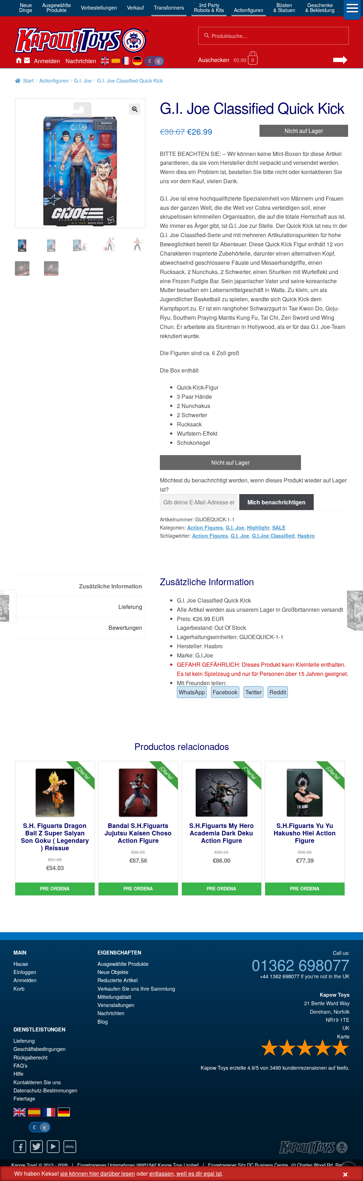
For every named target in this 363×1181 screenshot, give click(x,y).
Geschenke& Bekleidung (320, 7)
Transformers (169, 7)
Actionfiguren (248, 9)
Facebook (225, 692)
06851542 (146, 1165)
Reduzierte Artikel (117, 980)
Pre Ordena (54, 888)
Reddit (277, 692)
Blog (102, 1021)
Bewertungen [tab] (125, 627)
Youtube (53, 1146)
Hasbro (306, 535)
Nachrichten (81, 61)
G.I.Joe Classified (273, 535)
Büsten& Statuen (284, 7)
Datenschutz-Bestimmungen (45, 1090)
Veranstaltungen (115, 1004)
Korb (18, 988)
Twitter (253, 692)
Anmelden (47, 61)
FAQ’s (20, 1065)
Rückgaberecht (30, 1057)
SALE (278, 527)
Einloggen (24, 971)
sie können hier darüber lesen (97, 1173)
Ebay (69, 1146)
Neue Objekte (112, 971)
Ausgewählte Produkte (123, 963)
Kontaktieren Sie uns (27, 61)
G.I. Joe (83, 80)
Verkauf (135, 7)
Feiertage (24, 1098)
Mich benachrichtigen (276, 502)
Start (28, 80)
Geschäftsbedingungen (39, 1048)
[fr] (127, 61)
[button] (134, 109)
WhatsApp (192, 692)
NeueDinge (25, 7)
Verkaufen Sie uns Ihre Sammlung (136, 988)
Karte (343, 1036)
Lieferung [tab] (130, 607)
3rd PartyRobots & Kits (209, 7)
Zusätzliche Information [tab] (110, 586)
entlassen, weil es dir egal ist (185, 1173)
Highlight (258, 527)
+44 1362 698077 (280, 976)
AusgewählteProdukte (56, 7)
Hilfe (18, 1073)
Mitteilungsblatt (114, 996)
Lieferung (24, 1040)
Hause (18, 61)
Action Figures (205, 527)
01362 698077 (301, 964)
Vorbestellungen (99, 7)
